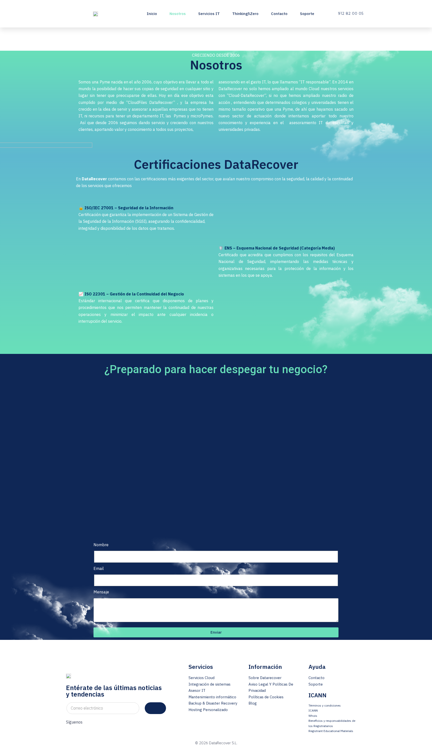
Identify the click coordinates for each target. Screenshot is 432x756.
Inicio (152, 13)
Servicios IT (209, 13)
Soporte (307, 13)
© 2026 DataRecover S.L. (216, 743)
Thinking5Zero (245, 13)
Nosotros (178, 13)
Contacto (279, 13)
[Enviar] (155, 708)
